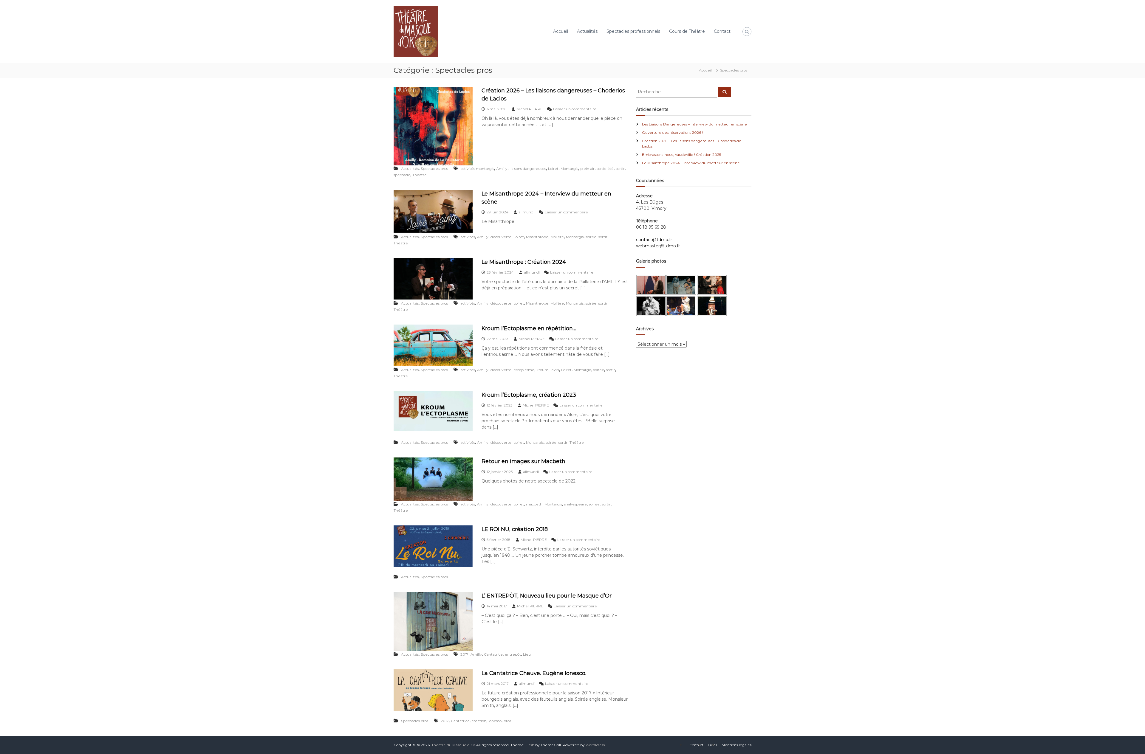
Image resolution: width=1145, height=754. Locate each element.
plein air (587, 168)
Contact (722, 31)
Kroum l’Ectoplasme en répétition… (529, 328)
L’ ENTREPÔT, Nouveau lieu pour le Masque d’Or (547, 595)
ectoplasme (523, 369)
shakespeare (575, 504)
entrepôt (513, 654)
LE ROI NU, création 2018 (515, 529)
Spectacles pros (434, 168)
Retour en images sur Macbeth (523, 461)
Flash (529, 745)
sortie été (605, 168)
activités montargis (477, 168)
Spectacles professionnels (633, 31)
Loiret (553, 168)
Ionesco (495, 721)
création (479, 721)
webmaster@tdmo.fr (658, 246)
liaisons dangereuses (528, 168)
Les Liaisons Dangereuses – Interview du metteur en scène (694, 124)
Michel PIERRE (529, 109)
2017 (464, 654)
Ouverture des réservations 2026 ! (672, 132)
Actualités (587, 31)
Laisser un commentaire (574, 109)
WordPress (595, 745)
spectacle (402, 175)
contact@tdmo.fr (654, 239)
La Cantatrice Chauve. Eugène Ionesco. (534, 673)
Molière (557, 237)
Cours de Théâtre (687, 31)
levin (554, 369)
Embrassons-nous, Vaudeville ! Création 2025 (681, 154)
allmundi (526, 212)
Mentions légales (736, 745)
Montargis (569, 168)
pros (507, 721)
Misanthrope (537, 237)
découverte (501, 237)
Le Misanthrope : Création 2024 (524, 262)
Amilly (501, 168)
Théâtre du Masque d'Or (453, 745)
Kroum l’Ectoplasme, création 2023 (529, 395)
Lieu (527, 654)
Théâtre (419, 175)
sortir (620, 168)
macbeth (534, 504)
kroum (542, 369)
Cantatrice (493, 654)
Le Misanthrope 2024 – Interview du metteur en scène (691, 163)
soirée (591, 237)
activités (467, 237)
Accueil (560, 31)
